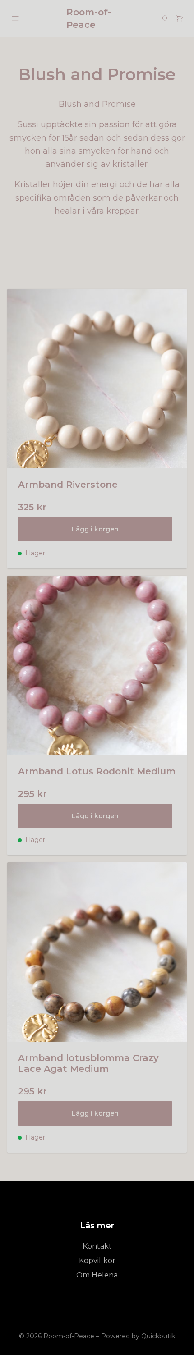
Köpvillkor (97, 1260)
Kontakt (97, 1246)
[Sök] (165, 18)
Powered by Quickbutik (138, 1336)
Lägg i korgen (95, 529)
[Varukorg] (179, 18)
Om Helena (97, 1275)
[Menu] (15, 18)
